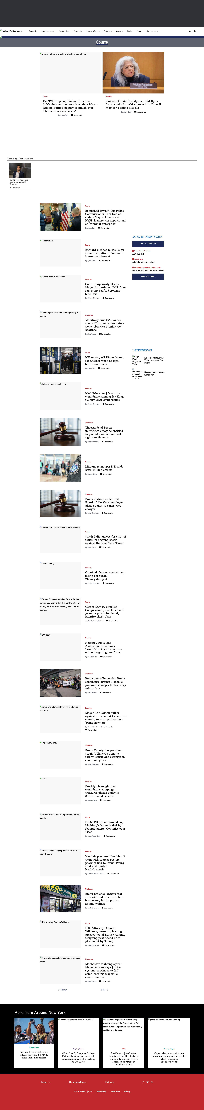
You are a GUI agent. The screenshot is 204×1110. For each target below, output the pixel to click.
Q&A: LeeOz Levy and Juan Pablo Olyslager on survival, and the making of (78, 1057)
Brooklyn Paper (169, 1049)
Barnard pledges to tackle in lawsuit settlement (105, 253)
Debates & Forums (93, 31)
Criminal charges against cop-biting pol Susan (105, 576)
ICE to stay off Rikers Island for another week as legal (104, 361)
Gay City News (78, 1049)
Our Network (151, 31)
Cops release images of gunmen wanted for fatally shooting (169, 1057)
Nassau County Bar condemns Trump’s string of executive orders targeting (103, 647)
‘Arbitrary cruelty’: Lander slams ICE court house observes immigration (105, 324)
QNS (123, 1049)
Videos (118, 31)
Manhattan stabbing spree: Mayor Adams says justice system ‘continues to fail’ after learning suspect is (103, 970)
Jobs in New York (147, 236)
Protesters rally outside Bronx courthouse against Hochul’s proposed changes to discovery (105, 683)
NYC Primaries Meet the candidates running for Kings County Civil (104, 397)
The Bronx (89, 423)
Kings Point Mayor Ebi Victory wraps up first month (154, 360)
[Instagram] (152, 1082)
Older (103, 989)
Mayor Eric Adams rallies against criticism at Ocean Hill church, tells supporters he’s (105, 717)
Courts (45, 96)
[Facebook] (143, 1082)
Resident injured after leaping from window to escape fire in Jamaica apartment (123, 1059)
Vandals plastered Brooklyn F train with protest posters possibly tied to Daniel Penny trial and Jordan (105, 863)
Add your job (150, 244)
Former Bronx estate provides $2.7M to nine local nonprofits (34, 1055)
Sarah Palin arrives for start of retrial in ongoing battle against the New (105, 540)
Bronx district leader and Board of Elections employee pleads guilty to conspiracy (104, 504)
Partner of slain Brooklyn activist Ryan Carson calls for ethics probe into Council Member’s (133, 104)
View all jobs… (148, 277)
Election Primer (64, 31)
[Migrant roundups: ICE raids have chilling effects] (60, 468)
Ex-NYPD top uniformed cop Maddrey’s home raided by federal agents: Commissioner (105, 827)
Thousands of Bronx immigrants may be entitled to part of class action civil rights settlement (104, 432)
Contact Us (33, 31)
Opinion (129, 31)
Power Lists (78, 31)
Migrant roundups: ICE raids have (104, 468)
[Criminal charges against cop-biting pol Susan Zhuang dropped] (60, 575)
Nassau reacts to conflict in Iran (154, 373)
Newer (64, 989)
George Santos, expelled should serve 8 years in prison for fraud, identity (104, 611)
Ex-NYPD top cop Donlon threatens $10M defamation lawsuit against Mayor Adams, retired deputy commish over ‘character (70, 106)
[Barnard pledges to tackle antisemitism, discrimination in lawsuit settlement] (60, 253)
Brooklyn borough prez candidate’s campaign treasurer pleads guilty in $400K (102, 791)
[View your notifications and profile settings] (190, 31)
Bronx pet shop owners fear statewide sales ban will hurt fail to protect (104, 898)
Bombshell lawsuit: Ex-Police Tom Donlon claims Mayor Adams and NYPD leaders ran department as (105, 217)
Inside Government (47, 31)
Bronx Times (34, 1048)
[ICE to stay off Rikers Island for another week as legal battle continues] (60, 360)
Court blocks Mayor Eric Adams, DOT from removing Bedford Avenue (105, 289)
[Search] (195, 31)
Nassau (88, 462)
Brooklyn (109, 96)
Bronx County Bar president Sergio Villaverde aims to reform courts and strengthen (105, 755)
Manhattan (89, 315)
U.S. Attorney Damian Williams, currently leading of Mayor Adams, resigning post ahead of (105, 934)
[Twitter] (147, 1082)
